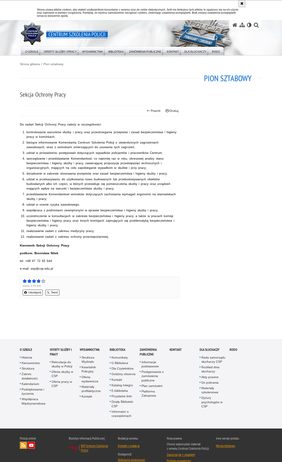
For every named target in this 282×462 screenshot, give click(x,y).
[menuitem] (32, 50)
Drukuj (173, 110)
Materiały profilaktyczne (91, 389)
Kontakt (87, 397)
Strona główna (30, 64)
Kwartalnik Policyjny (89, 370)
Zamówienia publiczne (148, 352)
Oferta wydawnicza (90, 379)
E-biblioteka (119, 391)
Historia (27, 357)
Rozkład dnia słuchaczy (210, 370)
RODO (233, 350)
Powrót (155, 110)
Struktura (28, 369)
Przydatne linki (121, 396)
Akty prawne (210, 377)
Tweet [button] (54, 292)
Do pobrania (210, 383)
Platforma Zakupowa (148, 394)
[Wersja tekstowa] (249, 25)
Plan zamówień (152, 386)
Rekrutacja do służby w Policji (62, 364)
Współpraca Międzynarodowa (33, 401)
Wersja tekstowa (225, 446)
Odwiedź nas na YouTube (31, 445)
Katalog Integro (122, 385)
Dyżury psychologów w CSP (212, 402)
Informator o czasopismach (121, 414)
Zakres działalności (30, 376)
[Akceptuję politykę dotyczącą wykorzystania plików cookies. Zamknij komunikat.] (242, 3)
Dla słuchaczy (209, 350)
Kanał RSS (23, 445)
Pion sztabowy (53, 64)
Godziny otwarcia (123, 374)
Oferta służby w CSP (62, 374)
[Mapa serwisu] (242, 25)
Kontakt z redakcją (128, 446)
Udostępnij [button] (34, 292)
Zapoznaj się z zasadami (181, 455)
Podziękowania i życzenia (33, 392)
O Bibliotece (119, 363)
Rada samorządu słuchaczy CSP (213, 360)
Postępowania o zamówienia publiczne (152, 376)
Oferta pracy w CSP (62, 384)
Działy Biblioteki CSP (122, 404)
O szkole (26, 350)
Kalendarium (30, 384)
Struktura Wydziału (88, 360)
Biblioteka (117, 350)
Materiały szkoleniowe (209, 390)
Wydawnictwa (90, 350)
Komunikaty (119, 357)
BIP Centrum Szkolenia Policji (94, 448)
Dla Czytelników (122, 369)
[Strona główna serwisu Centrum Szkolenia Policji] (234, 25)
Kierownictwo (31, 363)
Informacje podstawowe (150, 364)
